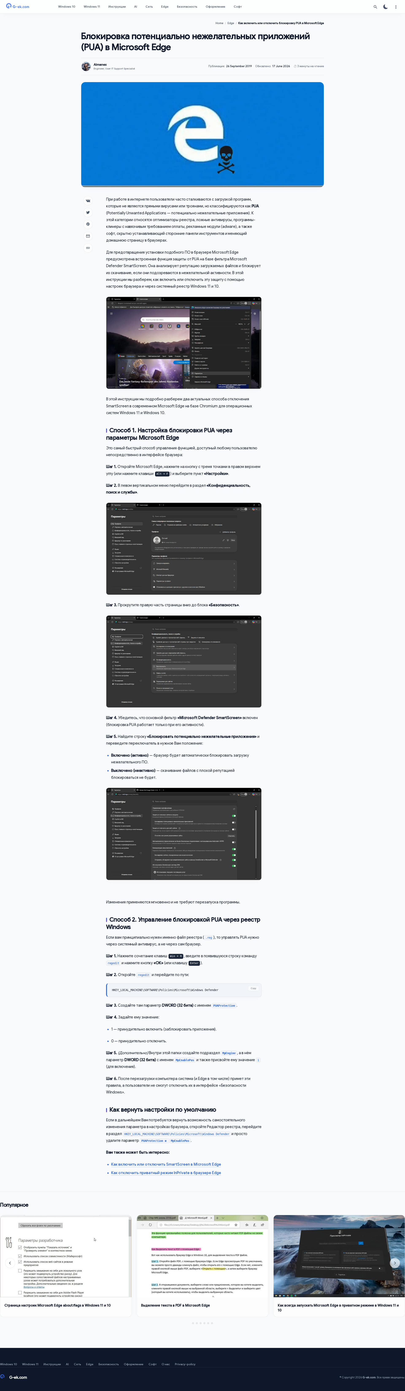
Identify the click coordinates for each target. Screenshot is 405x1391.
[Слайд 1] (193, 1323)
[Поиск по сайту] (375, 7)
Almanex (100, 65)
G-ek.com (369, 1377)
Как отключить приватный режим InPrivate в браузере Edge (166, 1173)
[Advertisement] (296, 259)
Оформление (215, 6)
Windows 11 (92, 6)
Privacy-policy (185, 1364)
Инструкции (117, 6)
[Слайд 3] (201, 1323)
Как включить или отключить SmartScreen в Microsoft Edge (166, 1164)
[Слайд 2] (197, 1323)
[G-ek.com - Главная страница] (25, 7)
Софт (238, 6)
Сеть (149, 6)
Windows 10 (66, 6)
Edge (165, 6)
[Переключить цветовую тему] (385, 7)
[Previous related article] (10, 1263)
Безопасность (187, 6)
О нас (166, 1364)
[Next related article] (395, 1263)
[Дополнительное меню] (396, 7)
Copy (253, 988)
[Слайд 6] (212, 1323)
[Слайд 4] (204, 1323)
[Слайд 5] (208, 1323)
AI (135, 6)
